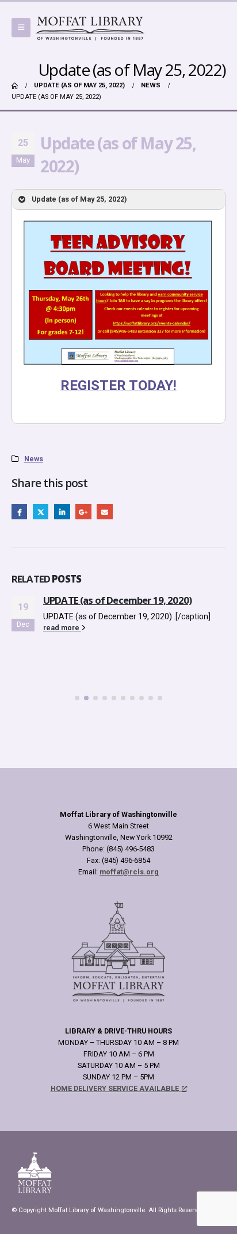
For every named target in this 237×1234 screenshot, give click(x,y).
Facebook (19, 511)
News (33, 458)
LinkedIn (62, 511)
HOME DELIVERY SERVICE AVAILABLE (115, 1088)
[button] (21, 27)
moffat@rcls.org (129, 871)
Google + (83, 511)
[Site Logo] (90, 27)
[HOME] (15, 85)
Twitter (40, 511)
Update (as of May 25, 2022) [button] (79, 199)
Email (104, 511)
